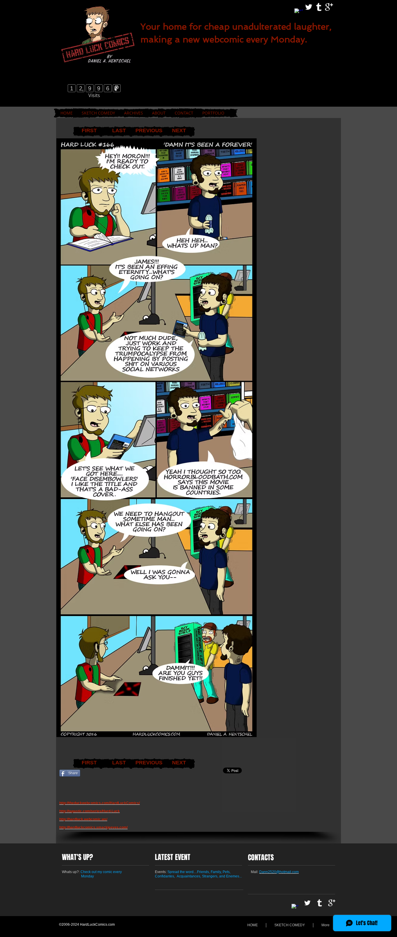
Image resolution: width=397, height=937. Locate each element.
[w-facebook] (298, 12)
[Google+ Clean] (329, 7)
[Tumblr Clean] (319, 7)
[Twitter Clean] (309, 7)
